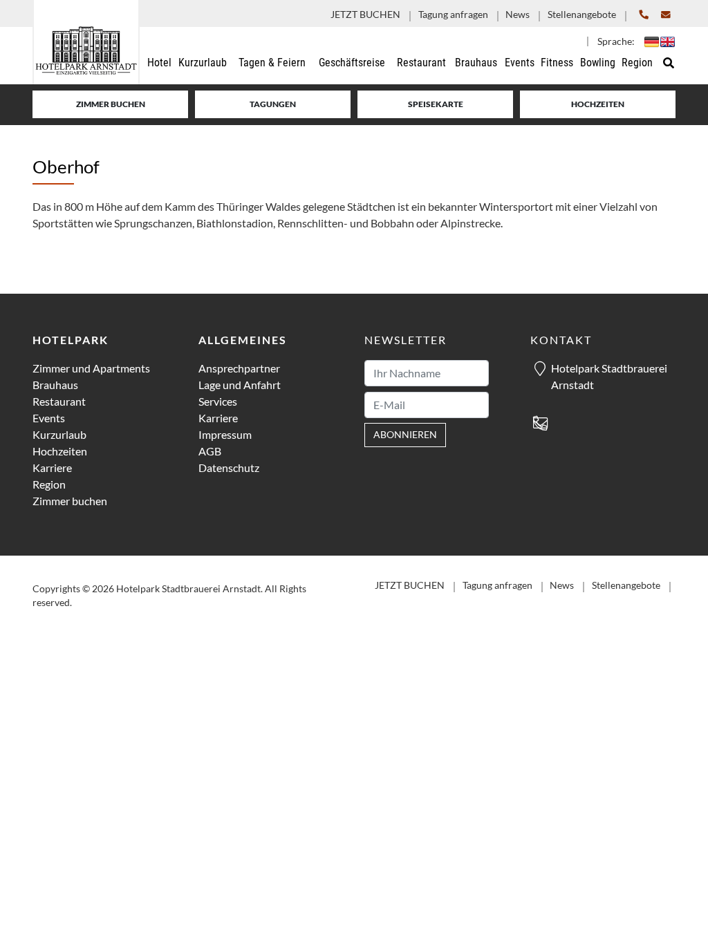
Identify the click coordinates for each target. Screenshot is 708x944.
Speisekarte (435, 104)
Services (217, 401)
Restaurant (59, 401)
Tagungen (273, 104)
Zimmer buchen (110, 104)
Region (49, 484)
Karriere (52, 467)
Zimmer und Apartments (91, 368)
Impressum (225, 434)
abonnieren (405, 434)
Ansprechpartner (239, 368)
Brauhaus (55, 384)
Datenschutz (228, 467)
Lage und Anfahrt (239, 384)
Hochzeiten (597, 104)
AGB (209, 450)
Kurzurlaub (59, 434)
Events (48, 417)
